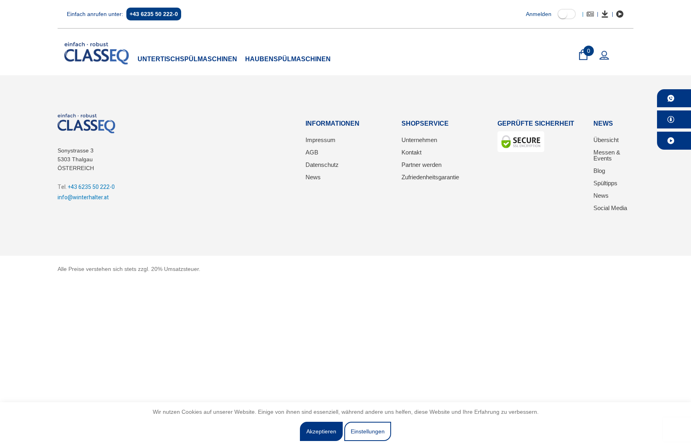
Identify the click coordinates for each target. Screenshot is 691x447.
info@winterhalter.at (83, 197)
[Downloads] (605, 14)
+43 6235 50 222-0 (154, 14)
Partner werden (421, 165)
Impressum (321, 140)
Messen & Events (606, 155)
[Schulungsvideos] (619, 14)
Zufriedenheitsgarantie (430, 177)
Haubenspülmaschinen (288, 59)
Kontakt (411, 152)
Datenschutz (322, 165)
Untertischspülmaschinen (187, 59)
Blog (599, 171)
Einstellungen (368, 431)
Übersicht (606, 140)
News (313, 177)
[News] (590, 14)
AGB (312, 152)
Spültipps (605, 183)
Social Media (610, 208)
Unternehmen (419, 140)
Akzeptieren (321, 431)
